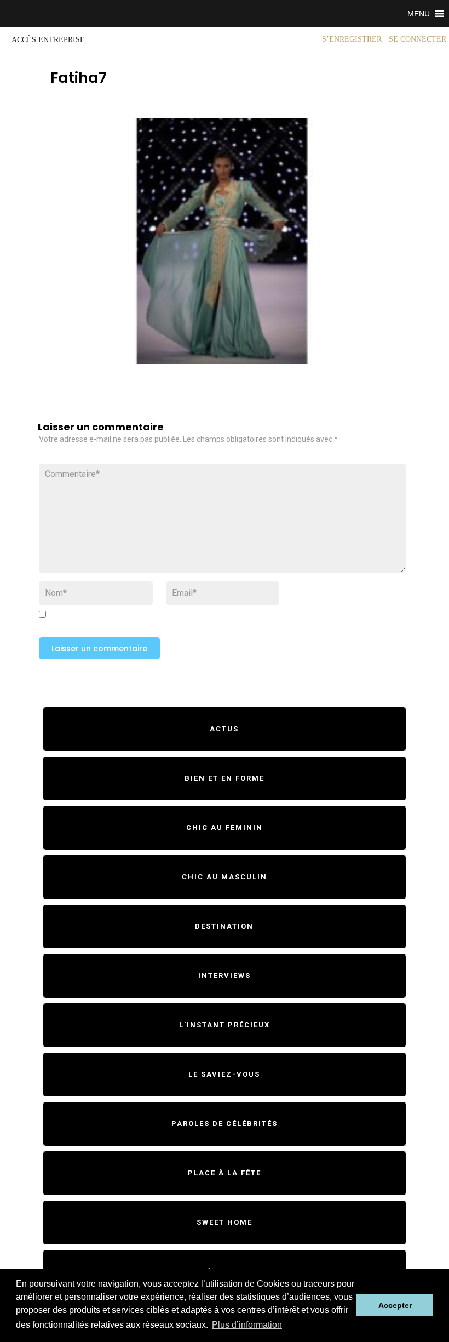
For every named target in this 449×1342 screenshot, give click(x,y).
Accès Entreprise (48, 40)
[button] (418, 14)
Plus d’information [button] (247, 1324)
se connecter (417, 39)
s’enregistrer (352, 39)
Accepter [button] (395, 1305)
